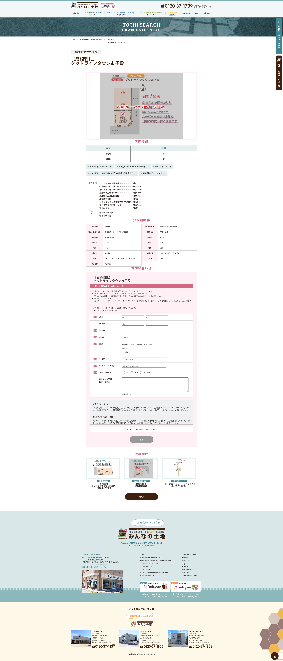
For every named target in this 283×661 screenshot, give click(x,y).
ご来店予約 (279, 74)
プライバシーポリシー (189, 575)
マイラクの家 (147, 566)
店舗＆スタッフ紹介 (189, 555)
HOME (73, 39)
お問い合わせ (186, 569)
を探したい (93, 14)
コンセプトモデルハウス (150, 563)
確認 (141, 439)
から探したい (151, 14)
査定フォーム (186, 572)
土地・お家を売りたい (147, 575)
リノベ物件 (146, 569)
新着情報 (76, 13)
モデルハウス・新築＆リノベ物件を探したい (155, 560)
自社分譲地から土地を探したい (91, 39)
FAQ (196, 13)
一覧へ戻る (141, 496)
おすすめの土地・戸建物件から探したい (154, 572)
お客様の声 (186, 13)
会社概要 (207, 13)
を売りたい (172, 14)
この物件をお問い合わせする (279, 37)
